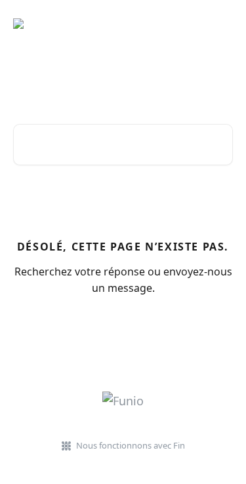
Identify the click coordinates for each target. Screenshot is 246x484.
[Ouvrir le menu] (221, 23)
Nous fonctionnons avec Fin (130, 445)
